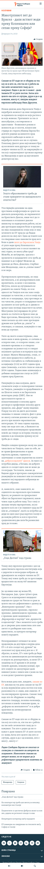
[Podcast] (32, 843)
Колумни (6, 11)
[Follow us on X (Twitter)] (9, 843)
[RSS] (26, 843)
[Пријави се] (37, 843)
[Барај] (34, 866)
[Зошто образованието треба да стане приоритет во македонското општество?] (22, 176)
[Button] (38, 39)
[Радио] (9, 866)
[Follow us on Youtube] (15, 843)
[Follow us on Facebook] (3, 843)
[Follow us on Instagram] (20, 843)
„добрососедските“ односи (17, 461)
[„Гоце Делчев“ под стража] (22, 541)
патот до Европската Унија (27, 242)
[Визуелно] (22, 866)
